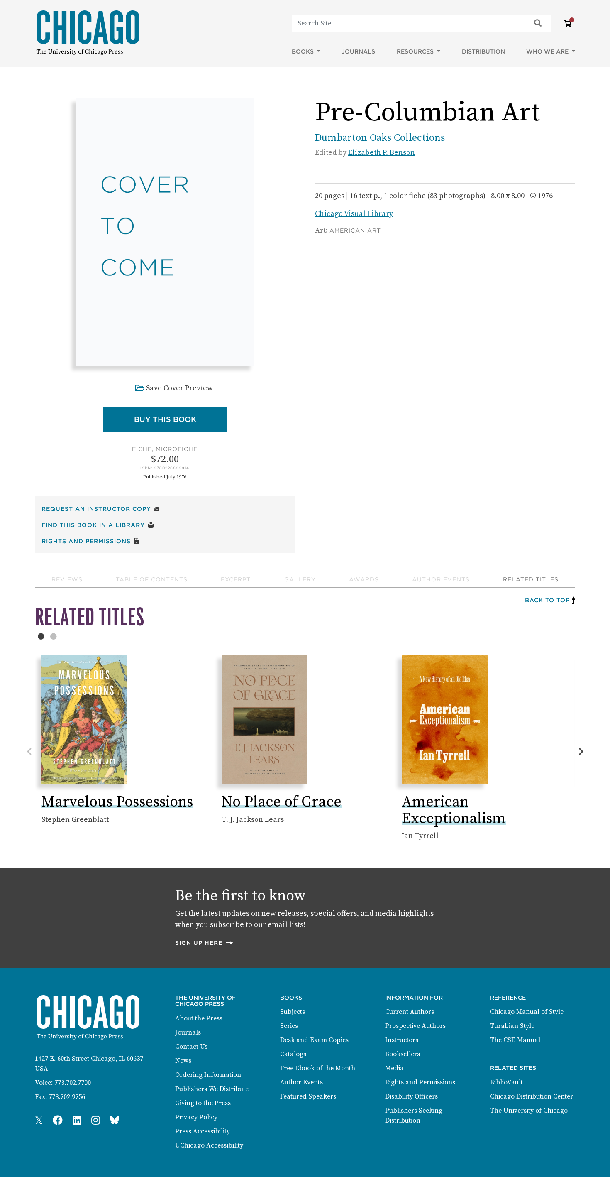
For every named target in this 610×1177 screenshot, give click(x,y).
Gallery (300, 579)
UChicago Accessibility (209, 1145)
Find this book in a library (97, 525)
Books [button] (303, 51)
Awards (364, 579)
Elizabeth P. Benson (381, 152)
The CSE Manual (515, 1040)
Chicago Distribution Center (531, 1096)
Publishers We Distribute (212, 1089)
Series (289, 1026)
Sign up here (204, 943)
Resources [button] (416, 51)
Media (394, 1068)
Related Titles (531, 579)
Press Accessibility (202, 1131)
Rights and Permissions (90, 541)
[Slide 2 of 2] (53, 636)
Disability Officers (411, 1096)
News (183, 1061)
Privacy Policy (196, 1117)
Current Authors (409, 1012)
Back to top (547, 600)
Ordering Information (208, 1075)
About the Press (198, 1018)
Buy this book (180, 419)
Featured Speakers (308, 1096)
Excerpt (236, 579)
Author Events (441, 579)
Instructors (401, 1040)
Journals (358, 51)
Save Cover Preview (179, 388)
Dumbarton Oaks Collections (380, 138)
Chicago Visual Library (354, 213)
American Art (355, 230)
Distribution (483, 51)
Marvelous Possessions (117, 802)
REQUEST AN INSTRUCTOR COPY (101, 508)
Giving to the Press (203, 1103)
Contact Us (191, 1046)
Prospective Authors (415, 1026)
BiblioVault (506, 1082)
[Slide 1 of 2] (41, 636)
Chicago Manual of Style (527, 1012)
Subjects (292, 1012)
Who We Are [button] (548, 51)
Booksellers (402, 1054)
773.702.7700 (72, 1083)
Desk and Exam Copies (314, 1040)
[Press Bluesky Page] (114, 1121)
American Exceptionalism (454, 810)
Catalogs (293, 1054)
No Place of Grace (282, 802)
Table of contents (152, 579)
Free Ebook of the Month (317, 1068)
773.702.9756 (67, 1097)
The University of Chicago (529, 1110)
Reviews (67, 579)
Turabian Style (512, 1026)
